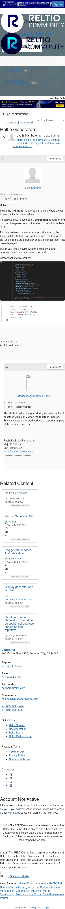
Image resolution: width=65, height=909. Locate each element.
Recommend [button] (55, 158)
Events (15, 70)
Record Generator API (19, 516)
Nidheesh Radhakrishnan (18, 599)
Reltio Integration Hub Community (33, 887)
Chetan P (13, 521)
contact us (14, 812)
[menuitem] (12, 3)
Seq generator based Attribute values (18, 551)
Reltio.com (11, 4)
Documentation (17, 729)
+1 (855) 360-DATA (13, 706)
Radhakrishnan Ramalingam (34, 396)
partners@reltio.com (13, 688)
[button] (5, 137)
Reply (6, 198)
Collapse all (26, 122)
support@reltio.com (13, 666)
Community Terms (19, 759)
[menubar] (28, 3)
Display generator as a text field (19, 588)
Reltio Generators (16, 493)
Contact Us (43, 4)
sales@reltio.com (11, 677)
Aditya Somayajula (18, 635)
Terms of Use (16, 752)
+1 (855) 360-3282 (12, 709)
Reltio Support (17, 725)
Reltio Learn (27, 4)
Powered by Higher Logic (32, 907)
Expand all (12, 122)
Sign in (58, 4)
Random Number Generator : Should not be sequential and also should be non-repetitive (19, 623)
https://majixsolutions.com (18, 451)
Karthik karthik (16, 558)
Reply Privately (19, 198)
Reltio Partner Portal (20, 736)
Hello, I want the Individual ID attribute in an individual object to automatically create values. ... (36, 143)
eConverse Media (18, 876)
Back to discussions (16, 114)
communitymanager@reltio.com (20, 699)
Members (20, 82)
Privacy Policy (17, 755)
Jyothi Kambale (32, 188)
